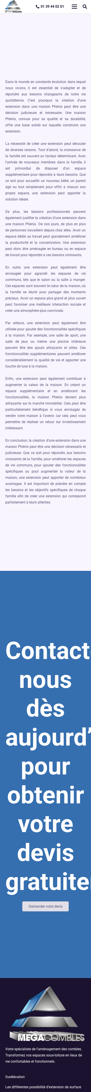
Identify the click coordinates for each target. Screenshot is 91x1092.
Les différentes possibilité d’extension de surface (43, 1087)
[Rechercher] (85, 6)
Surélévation (15, 1077)
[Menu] (74, 6)
